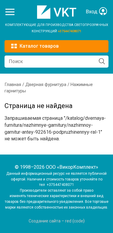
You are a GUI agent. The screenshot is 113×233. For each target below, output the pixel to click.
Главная (13, 84)
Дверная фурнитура (45, 84)
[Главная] (56, 17)
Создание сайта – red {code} (57, 221)
